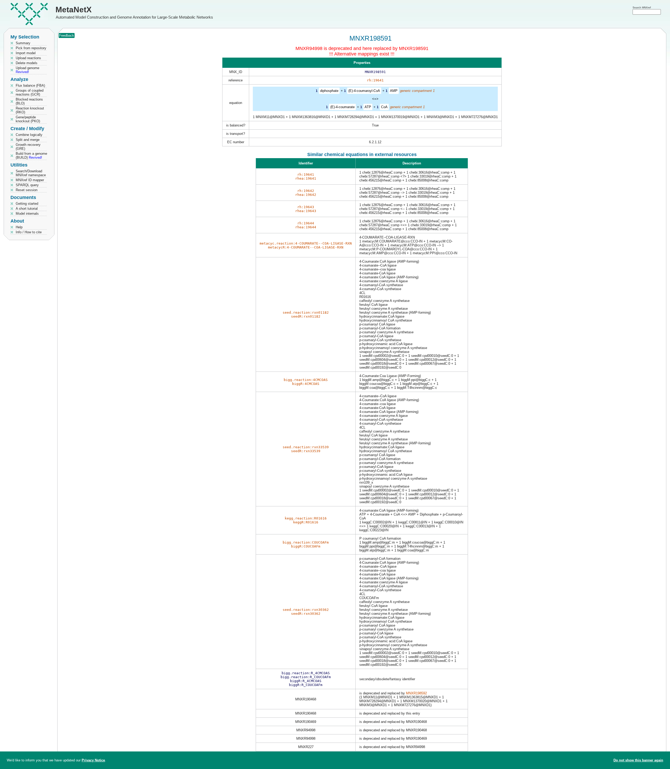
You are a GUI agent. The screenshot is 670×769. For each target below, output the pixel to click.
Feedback (66, 35)
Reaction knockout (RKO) (30, 110)
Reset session (26, 190)
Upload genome (27, 70)
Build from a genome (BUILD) (31, 155)
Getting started (27, 204)
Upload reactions (28, 58)
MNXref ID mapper (30, 180)
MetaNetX (73, 9)
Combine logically (29, 135)
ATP (368, 107)
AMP (394, 91)
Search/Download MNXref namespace (31, 173)
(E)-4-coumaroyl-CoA (364, 91)
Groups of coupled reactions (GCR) (29, 92)
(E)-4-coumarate (342, 107)
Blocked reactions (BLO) (29, 101)
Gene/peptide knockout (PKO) (28, 119)
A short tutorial (27, 209)
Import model (26, 53)
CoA (384, 107)
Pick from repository (31, 48)
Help (19, 227)
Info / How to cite (29, 232)
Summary (23, 43)
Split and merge (28, 140)
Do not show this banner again (638, 760)
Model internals (27, 213)
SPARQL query (27, 185)
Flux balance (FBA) (30, 85)
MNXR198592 (416, 693)
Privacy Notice (93, 760)
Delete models (26, 63)
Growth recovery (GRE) (28, 147)
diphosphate (329, 91)
